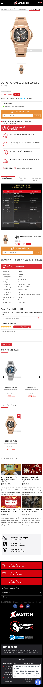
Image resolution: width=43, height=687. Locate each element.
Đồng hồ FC (4, 602)
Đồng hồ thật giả (17, 539)
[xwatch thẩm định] (22, 626)
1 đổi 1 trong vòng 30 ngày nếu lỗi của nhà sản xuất (25, 143)
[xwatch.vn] (22, 614)
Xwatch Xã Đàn (28, 663)
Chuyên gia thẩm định (19, 538)
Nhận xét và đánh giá (8, 323)
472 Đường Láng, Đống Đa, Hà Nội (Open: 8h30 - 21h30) (12, 668)
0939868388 (8, 672)
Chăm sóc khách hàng (10, 588)
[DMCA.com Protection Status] (29, 638)
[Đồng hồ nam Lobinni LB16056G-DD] (32, 371)
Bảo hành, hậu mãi (18, 545)
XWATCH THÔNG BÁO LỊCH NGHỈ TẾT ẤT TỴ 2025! (10, 510)
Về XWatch (6, 592)
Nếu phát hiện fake (18, 551)
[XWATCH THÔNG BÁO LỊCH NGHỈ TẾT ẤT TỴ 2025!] (11, 502)
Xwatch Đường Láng (9, 663)
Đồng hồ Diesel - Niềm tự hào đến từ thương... (32, 510)
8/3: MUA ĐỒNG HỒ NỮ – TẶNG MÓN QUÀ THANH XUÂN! (30, 479)
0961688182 (9, 168)
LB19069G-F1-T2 (11, 442)
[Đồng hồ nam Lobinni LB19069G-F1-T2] (11, 425)
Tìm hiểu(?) (29, 98)
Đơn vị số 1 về (16, 543)
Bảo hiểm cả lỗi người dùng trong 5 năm (22, 134)
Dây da (38, 602)
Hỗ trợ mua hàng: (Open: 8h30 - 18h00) (32, 678)
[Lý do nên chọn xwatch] (21, 207)
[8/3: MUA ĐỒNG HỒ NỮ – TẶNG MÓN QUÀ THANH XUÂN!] (32, 469)
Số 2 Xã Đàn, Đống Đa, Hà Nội (12, 678)
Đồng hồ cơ (31, 602)
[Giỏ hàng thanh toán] (39, 3)
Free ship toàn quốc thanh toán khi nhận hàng (24, 159)
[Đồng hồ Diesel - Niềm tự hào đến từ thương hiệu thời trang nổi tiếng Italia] (32, 502)
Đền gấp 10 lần (16, 549)
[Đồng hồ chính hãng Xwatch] (21, 3)
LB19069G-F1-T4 (11, 388)
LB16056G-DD (32, 388)
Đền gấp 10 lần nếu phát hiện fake (21, 151)
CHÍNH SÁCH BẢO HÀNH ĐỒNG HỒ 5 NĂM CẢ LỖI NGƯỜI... (9, 479)
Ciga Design (23, 602)
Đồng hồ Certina (13, 602)
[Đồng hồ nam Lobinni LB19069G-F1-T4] (11, 371)
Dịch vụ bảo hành (8, 674)
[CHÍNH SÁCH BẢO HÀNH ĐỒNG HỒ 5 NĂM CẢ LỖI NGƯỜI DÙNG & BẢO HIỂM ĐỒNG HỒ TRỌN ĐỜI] (11, 469)
